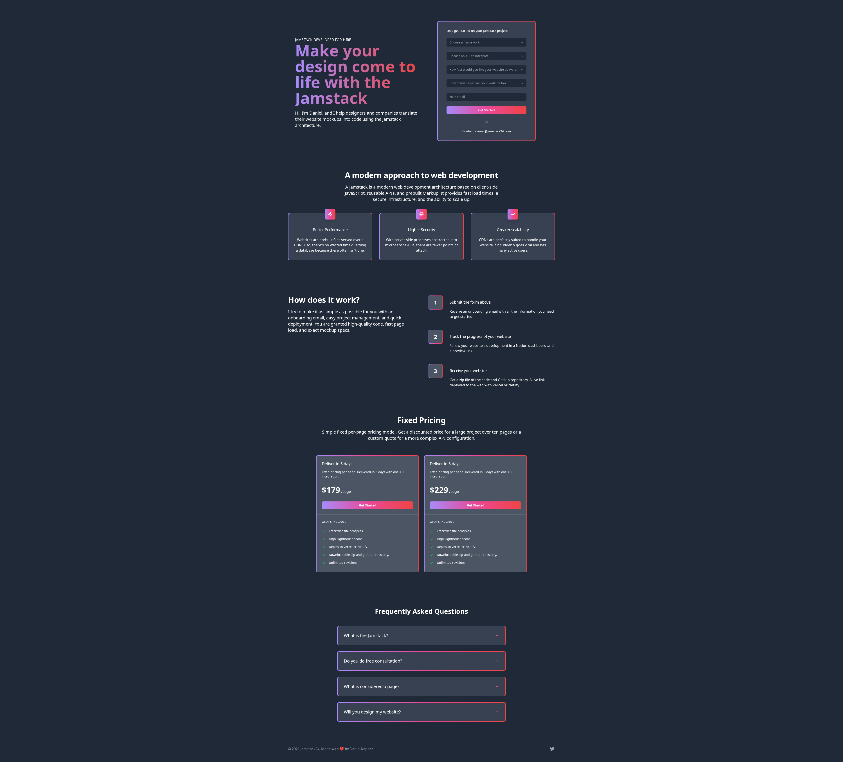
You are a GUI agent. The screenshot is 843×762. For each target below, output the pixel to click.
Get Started (486, 110)
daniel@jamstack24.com (493, 131)
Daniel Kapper (361, 748)
